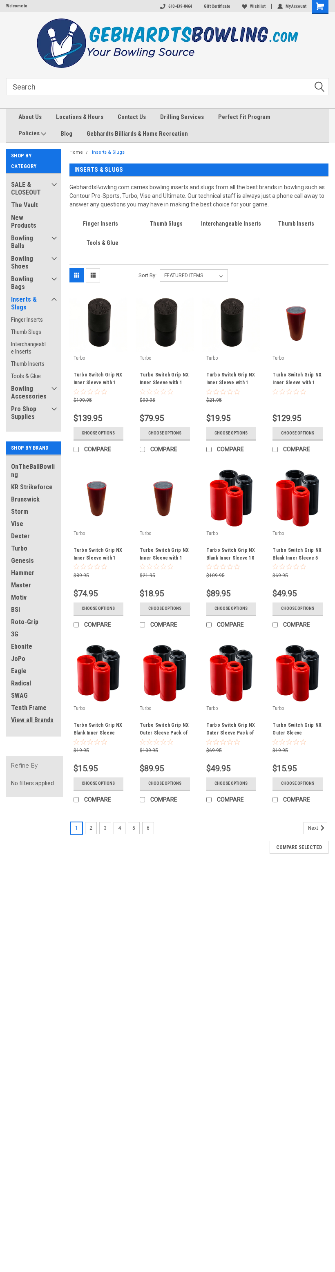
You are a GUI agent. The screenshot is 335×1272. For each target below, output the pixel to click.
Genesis (22, 560)
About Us (30, 117)
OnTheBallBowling (33, 471)
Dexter (20, 536)
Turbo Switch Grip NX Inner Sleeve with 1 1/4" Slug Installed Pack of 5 (98, 555)
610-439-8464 (180, 6)
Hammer (22, 573)
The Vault (24, 205)
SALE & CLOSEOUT (26, 188)
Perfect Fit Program (244, 117)
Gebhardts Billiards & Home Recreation (137, 133)
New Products (23, 221)
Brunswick (25, 499)
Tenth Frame (29, 708)
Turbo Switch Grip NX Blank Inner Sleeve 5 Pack (297, 555)
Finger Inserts (27, 319)
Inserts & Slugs (24, 303)
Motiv (19, 597)
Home (76, 152)
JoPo (18, 659)
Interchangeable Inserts (28, 347)
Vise (17, 524)
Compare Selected (299, 847)
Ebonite (21, 646)
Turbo (19, 548)
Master (21, 585)
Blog (66, 133)
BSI (15, 610)
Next (313, 828)
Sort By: (147, 275)
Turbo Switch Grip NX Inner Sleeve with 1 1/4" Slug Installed (164, 555)
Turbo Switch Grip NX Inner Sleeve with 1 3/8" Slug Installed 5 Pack (164, 379)
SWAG (19, 695)
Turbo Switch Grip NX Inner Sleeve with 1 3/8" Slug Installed (230, 379)
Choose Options (98, 433)
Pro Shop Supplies (23, 413)
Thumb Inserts (28, 363)
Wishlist (258, 6)
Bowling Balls (22, 242)
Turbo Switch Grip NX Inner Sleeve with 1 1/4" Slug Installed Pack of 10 (297, 379)
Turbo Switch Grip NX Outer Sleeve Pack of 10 (164, 730)
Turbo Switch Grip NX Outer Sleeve (297, 729)
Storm (19, 511)
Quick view (98, 345)
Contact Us (132, 117)
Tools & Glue (26, 376)
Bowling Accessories (29, 392)
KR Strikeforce (32, 487)
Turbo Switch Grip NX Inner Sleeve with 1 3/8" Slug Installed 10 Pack (98, 379)
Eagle (19, 671)
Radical (21, 683)
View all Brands (32, 720)
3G (14, 634)
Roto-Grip (24, 622)
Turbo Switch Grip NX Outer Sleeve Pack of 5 (230, 730)
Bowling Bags (22, 283)
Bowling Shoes (22, 262)
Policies (29, 133)
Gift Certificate (217, 6)
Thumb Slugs (26, 332)
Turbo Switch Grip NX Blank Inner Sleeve (98, 729)
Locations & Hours (79, 117)
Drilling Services (182, 117)
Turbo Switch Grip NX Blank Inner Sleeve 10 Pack (230, 555)
